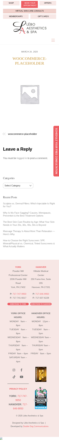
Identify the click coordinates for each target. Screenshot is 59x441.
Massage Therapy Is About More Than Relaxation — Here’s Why (29, 232)
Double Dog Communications (36, 426)
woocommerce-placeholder (29, 61)
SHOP (11, 3)
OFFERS (47, 3)
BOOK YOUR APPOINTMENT (29, 4)
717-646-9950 (42, 294)
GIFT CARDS (43, 16)
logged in (22, 158)
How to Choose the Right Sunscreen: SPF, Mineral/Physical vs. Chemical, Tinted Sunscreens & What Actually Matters (29, 243)
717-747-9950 (19, 294)
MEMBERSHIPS (16, 16)
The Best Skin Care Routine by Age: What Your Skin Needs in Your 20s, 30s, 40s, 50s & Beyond (28, 223)
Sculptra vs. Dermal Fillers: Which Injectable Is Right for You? (29, 205)
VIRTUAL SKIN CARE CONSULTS (29, 11)
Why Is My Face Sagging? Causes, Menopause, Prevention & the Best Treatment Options (27, 214)
